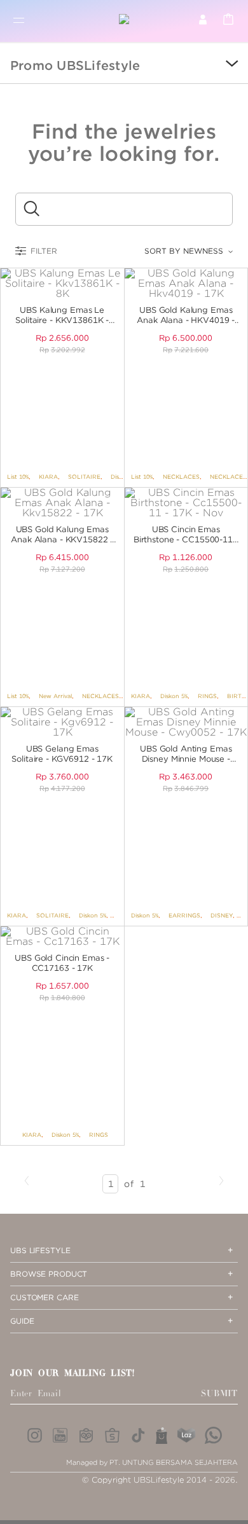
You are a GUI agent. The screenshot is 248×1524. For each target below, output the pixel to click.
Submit (219, 1393)
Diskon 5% (174, 695)
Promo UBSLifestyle (75, 65)
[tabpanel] (62, 283)
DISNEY (221, 915)
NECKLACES (181, 476)
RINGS (207, 695)
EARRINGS (184, 915)
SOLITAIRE (84, 476)
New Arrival (55, 695)
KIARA (48, 476)
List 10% (18, 476)
